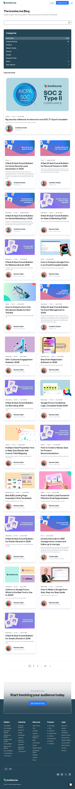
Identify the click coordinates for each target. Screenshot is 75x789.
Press (34, 760)
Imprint (64, 728)
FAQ (34, 728)
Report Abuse (66, 745)
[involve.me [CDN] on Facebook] (61, 774)
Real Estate (21, 735)
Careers (35, 757)
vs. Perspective (51, 738)
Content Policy (66, 743)
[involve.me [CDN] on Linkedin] (69, 774)
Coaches (20, 737)
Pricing (35, 745)
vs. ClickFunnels (51, 733)
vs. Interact (50, 741)
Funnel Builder (8, 753)
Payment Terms (66, 735)
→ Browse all (7, 756)
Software (20, 744)
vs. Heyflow (50, 736)
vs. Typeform (51, 731)
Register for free (62, 3)
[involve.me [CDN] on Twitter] (65, 774)
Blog (34, 740)
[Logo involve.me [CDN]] (9, 3)
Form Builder (7, 728)
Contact (64, 750)
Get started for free (37, 703)
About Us (64, 725)
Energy (20, 732)
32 (45, 666)
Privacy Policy (65, 737)
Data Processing (66, 740)
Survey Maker (8, 744)
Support (35, 733)
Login (52, 3)
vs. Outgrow (50, 743)
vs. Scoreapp (51, 725)
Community (36, 743)
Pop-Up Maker (8, 750)
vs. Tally (49, 728)
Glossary (35, 755)
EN (6, 769)
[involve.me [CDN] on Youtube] (58, 774)
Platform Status (37, 748)
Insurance (21, 730)
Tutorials (35, 731)
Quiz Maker (7, 725)
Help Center (36, 725)
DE (10, 769)
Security (64, 748)
